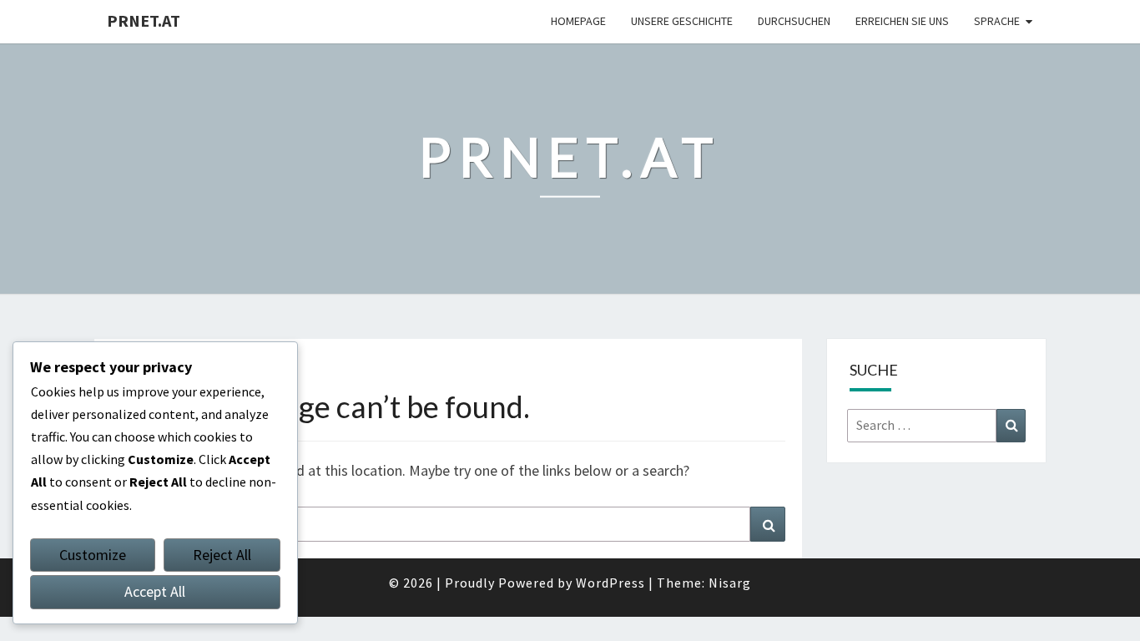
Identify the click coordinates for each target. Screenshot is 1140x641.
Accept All (154, 591)
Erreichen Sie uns (902, 20)
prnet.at (143, 20)
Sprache (997, 20)
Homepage (578, 20)
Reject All (222, 554)
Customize (92, 554)
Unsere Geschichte (682, 20)
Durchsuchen (794, 20)
